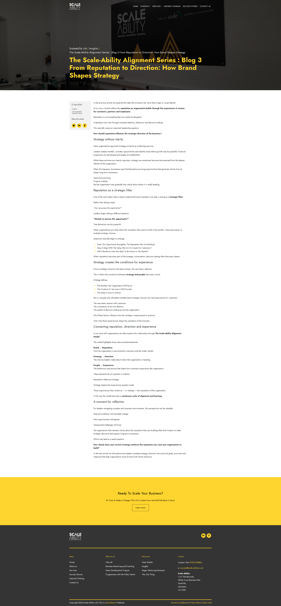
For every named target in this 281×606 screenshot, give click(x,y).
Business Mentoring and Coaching (120, 566)
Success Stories (190, 6)
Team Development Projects (117, 570)
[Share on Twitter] (74, 125)
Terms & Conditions (179, 602)
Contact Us (205, 6)
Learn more (140, 507)
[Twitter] (209, 535)
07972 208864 (196, 562)
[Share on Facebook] (85, 125)
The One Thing (148, 574)
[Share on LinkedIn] (79, 125)
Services (156, 6)
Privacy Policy (195, 602)
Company (144, 6)
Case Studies (147, 562)
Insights (145, 566)
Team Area (207, 602)
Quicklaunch (111, 602)
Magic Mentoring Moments (153, 570)
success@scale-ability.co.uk (191, 568)
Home (135, 6)
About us (73, 566)
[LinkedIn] (203, 535)
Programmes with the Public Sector (120, 574)
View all (109, 562)
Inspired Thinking (172, 6)
